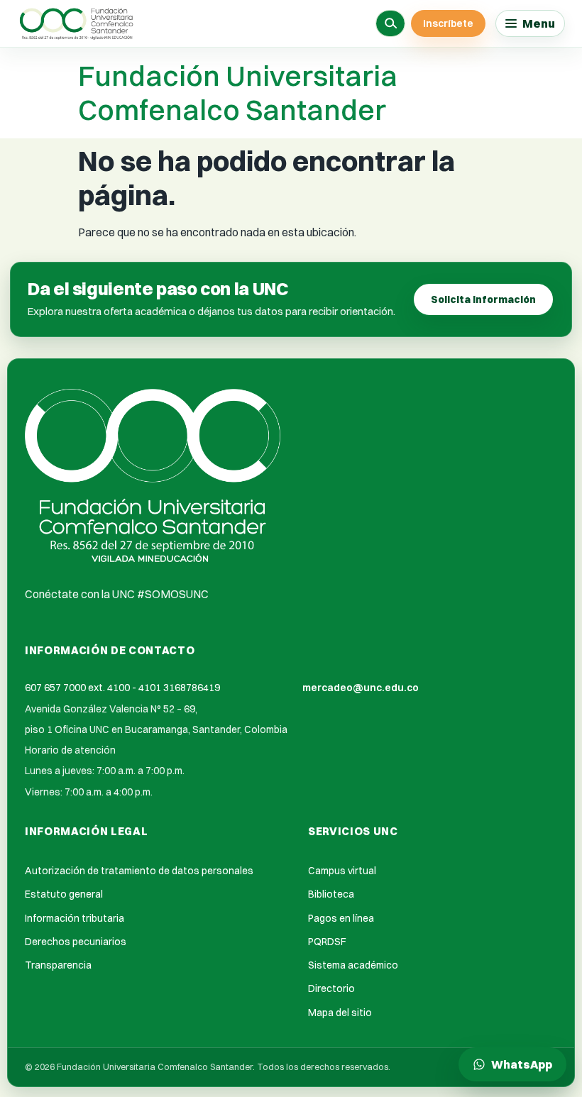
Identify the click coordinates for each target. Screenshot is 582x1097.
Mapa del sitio (340, 1012)
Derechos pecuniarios (75, 941)
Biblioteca (331, 894)
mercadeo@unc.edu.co (360, 687)
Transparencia (58, 965)
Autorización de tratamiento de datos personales (139, 870)
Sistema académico (353, 965)
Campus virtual (342, 870)
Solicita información (483, 299)
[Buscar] (390, 23)
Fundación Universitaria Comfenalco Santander (237, 92)
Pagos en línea (341, 918)
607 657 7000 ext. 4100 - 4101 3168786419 (122, 687)
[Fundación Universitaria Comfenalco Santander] (77, 23)
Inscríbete (448, 23)
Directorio (331, 988)
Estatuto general (64, 894)
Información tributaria (74, 918)
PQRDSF (327, 941)
